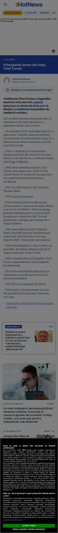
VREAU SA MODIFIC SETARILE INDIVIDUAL (29, 529)
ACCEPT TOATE (29, 525)
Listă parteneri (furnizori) (13, 520)
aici (31, 478)
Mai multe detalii (30, 461)
